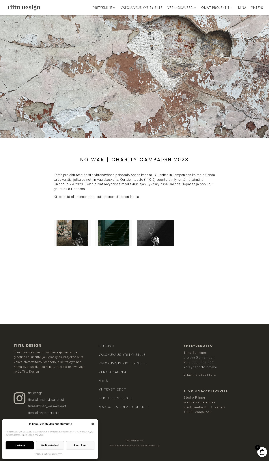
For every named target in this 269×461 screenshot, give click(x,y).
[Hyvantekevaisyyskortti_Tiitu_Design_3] (155, 245)
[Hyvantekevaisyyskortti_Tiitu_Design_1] (72, 245)
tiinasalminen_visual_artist (46, 399)
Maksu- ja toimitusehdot (124, 407)
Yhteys (257, 8)
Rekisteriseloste (116, 398)
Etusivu (106, 346)
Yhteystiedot (112, 389)
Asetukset (80, 445)
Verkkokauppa (180, 8)
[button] (92, 424)
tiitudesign (35, 393)
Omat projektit (215, 8)
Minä (242, 8)
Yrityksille (102, 8)
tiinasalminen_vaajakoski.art (47, 406)
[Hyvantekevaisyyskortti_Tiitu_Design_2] (113, 245)
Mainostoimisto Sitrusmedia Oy (145, 446)
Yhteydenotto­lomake (200, 367)
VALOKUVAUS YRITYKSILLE (122, 354)
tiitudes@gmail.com (199, 357)
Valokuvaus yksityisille (141, 8)
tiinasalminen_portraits (43, 413)
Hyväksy (19, 445)
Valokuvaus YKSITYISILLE (123, 363)
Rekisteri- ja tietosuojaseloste (48, 454)
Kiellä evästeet (50, 445)
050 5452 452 (203, 362)
